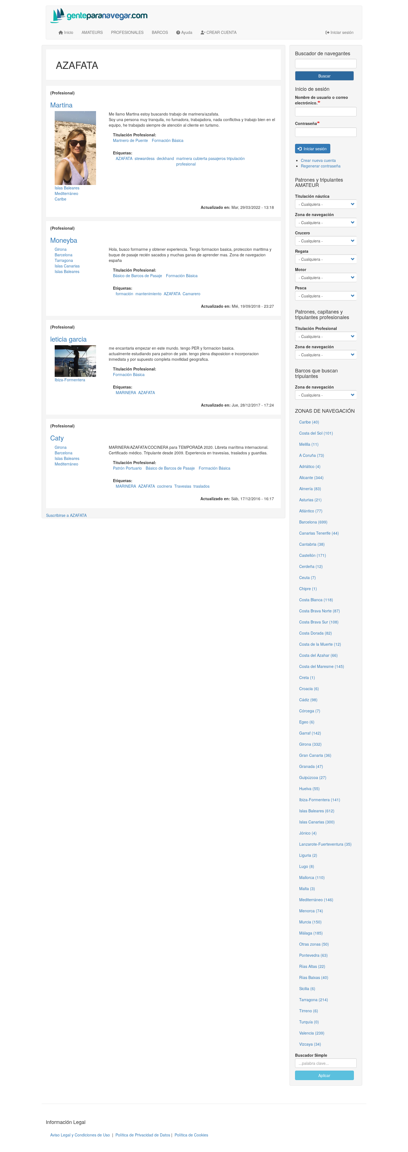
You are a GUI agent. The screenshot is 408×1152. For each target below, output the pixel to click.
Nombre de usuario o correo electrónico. (321, 100)
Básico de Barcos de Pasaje (137, 275)
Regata (301, 251)
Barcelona (63, 254)
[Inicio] (101, 15)
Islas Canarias (67, 266)
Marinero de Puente (130, 140)
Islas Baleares (67, 188)
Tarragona (64, 260)
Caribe (60, 199)
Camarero (191, 293)
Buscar (324, 76)
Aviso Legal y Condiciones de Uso (80, 1135)
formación (124, 293)
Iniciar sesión (315, 148)
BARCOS (160, 32)
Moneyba (63, 240)
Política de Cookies (191, 1135)
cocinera (164, 486)
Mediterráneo (66, 193)
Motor (300, 269)
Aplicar (324, 1075)
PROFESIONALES (127, 32)
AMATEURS (92, 32)
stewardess (145, 158)
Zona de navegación (314, 214)
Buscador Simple (311, 1055)
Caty (57, 437)
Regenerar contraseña (321, 166)
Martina (61, 104)
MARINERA (126, 392)
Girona (61, 249)
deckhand (165, 158)
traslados (201, 486)
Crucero (302, 233)
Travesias (182, 486)
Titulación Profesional (316, 328)
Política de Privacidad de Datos (142, 1135)
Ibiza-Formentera (70, 379)
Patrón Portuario (127, 468)
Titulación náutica (312, 196)
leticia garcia (68, 339)
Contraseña (306, 123)
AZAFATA (124, 158)
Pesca (300, 287)
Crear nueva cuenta (318, 160)
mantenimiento (148, 293)
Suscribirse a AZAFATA (66, 515)
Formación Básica (167, 140)
